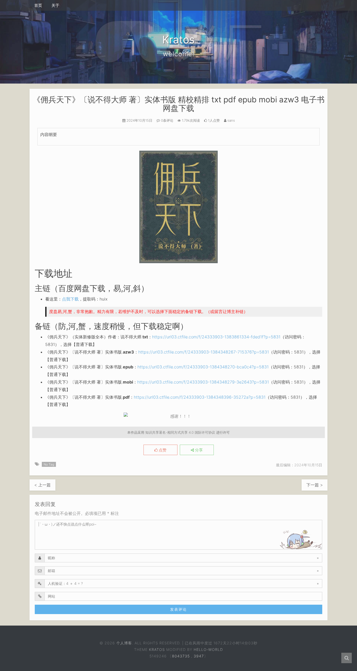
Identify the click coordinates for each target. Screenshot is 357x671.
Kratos (157, 649)
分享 (198, 450)
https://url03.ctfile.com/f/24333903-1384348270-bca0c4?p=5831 (203, 366)
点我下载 (70, 299)
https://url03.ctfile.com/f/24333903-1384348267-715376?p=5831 (203, 352)
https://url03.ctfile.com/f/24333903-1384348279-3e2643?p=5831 (203, 382)
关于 (55, 5)
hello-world (208, 649)
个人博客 (124, 643)
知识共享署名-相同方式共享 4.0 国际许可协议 (180, 432)
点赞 (162, 450)
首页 (38, 5)
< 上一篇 (42, 484)
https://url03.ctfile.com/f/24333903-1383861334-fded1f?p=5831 (216, 336)
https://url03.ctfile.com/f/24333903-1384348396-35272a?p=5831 (200, 397)
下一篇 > (314, 484)
